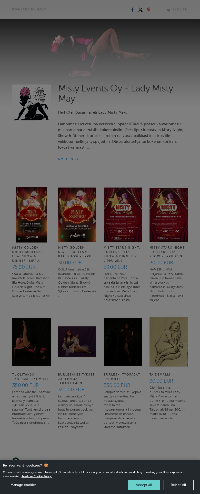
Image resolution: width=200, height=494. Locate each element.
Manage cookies (23, 485)
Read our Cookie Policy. (36, 476)
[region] (100, 477)
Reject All (178, 485)
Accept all (144, 485)
